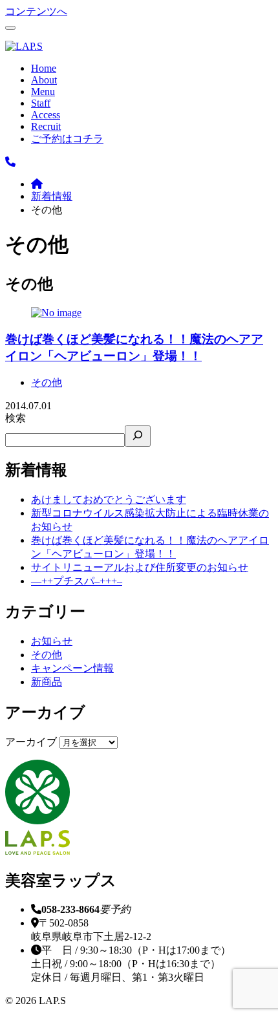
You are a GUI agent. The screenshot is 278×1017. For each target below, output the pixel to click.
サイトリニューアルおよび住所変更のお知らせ (139, 567)
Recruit (46, 126)
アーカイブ (31, 741)
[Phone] (10, 161)
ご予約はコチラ (67, 138)
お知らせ (51, 641)
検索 (15, 417)
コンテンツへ (36, 11)
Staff (40, 103)
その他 (46, 382)
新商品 (46, 681)
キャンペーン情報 (72, 668)
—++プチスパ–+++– (76, 580)
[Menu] (10, 28)
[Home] (37, 183)
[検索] (138, 436)
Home (43, 68)
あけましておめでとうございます (108, 499)
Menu (43, 91)
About (44, 79)
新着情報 (51, 196)
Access (45, 114)
